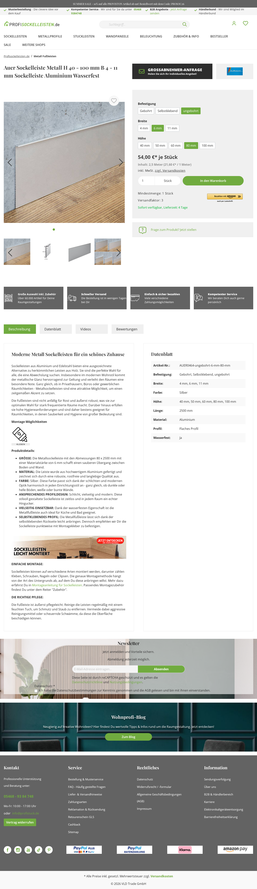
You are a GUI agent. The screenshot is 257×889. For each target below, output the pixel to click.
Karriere (209, 802)
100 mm (207, 145)
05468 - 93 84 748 (18, 796)
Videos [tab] (85, 329)
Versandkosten (162, 876)
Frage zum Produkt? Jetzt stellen (173, 230)
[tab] (20, 329)
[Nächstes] (120, 164)
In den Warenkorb (213, 181)
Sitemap (73, 832)
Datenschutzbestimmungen (77, 690)
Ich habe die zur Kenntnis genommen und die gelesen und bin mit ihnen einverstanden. (124, 690)
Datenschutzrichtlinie (87, 682)
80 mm (191, 145)
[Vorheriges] (8, 164)
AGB (148, 690)
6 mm (158, 128)
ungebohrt (190, 111)
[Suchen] (185, 24)
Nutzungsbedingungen (126, 682)
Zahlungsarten (77, 802)
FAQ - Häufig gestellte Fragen (87, 787)
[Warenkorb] (254, 20)
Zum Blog (128, 737)
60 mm (176, 145)
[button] (225, 198)
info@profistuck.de (25, 813)
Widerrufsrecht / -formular (154, 787)
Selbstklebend (168, 111)
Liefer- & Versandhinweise (85, 794)
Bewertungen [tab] (126, 329)
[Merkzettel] (245, 24)
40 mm (145, 145)
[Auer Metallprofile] (234, 71)
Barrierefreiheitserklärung (221, 817)
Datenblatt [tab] (52, 329)
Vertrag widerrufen (20, 822)
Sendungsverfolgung (217, 779)
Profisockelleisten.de (17, 56)
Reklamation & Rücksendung (86, 809)
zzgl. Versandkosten (170, 170)
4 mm (144, 128)
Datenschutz (145, 779)
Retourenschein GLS (81, 817)
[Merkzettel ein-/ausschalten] (114, 100)
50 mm (160, 145)
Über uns (210, 787)
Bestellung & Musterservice (85, 779)
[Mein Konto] (234, 24)
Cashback (74, 824)
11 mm (172, 128)
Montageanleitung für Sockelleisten (57, 585)
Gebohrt (146, 111)
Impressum (144, 808)
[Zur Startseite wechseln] (32, 24)
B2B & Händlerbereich (218, 794)
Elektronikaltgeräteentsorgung (223, 809)
